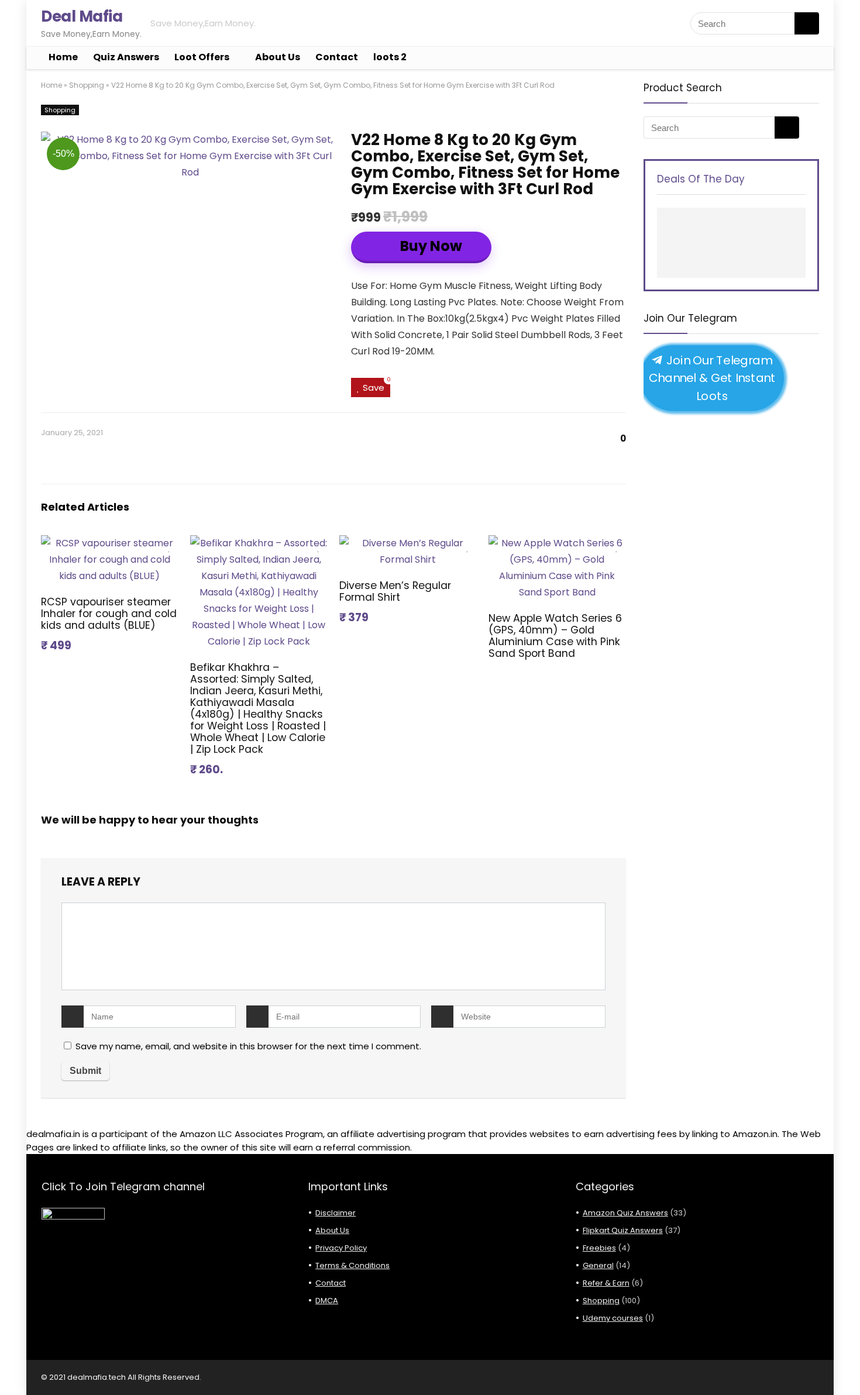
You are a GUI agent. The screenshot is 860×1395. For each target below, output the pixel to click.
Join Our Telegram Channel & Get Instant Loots (712, 378)
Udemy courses (613, 1318)
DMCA (326, 1300)
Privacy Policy (341, 1247)
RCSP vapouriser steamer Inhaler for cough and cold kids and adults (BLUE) (109, 613)
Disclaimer (335, 1212)
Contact (336, 57)
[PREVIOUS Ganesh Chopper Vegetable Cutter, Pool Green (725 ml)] (11, 1366)
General (598, 1265)
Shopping (86, 85)
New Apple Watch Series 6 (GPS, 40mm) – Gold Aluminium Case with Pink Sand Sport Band (555, 635)
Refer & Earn (606, 1283)
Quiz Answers (126, 57)
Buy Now (429, 246)
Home (63, 57)
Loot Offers (201, 57)
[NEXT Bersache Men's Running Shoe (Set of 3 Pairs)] (848, 1366)
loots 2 (390, 57)
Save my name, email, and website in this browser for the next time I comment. (248, 1046)
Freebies (599, 1247)
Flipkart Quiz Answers (623, 1230)
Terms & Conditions (352, 1265)
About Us (277, 57)
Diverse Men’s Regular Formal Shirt (395, 591)
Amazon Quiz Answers (625, 1212)
